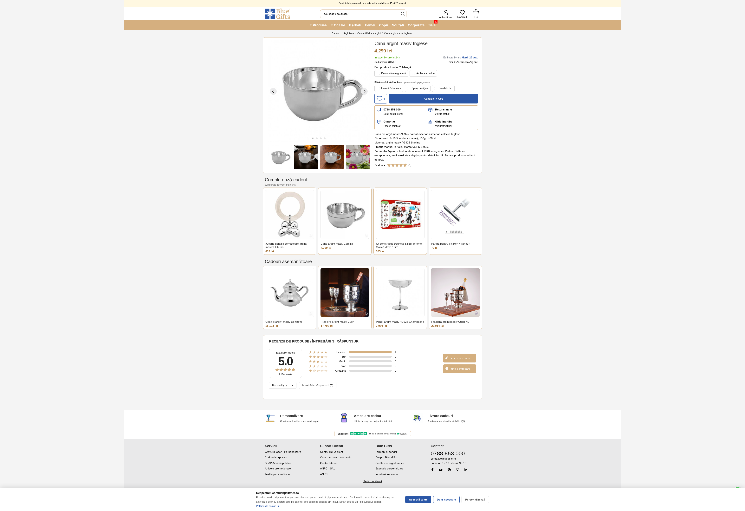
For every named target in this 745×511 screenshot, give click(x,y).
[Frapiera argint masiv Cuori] (344, 292)
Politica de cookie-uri (268, 506)
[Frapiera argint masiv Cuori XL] (455, 292)
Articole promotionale (278, 468)
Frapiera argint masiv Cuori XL (450, 321)
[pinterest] (449, 469)
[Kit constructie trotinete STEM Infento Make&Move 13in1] (400, 214)
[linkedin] (466, 469)
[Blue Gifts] (277, 14)
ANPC (323, 474)
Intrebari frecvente (386, 474)
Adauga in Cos (433, 98)
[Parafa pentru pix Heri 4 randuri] (455, 214)
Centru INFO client (331, 451)
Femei (370, 25)
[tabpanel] (319, 91)
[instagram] (457, 469)
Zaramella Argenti (467, 61)
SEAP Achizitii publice (278, 463)
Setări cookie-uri (372, 481)
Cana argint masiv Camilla (337, 243)
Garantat (389, 121)
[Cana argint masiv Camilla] (344, 214)
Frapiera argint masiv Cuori (337, 321)
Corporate (416, 25)
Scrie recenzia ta (459, 358)
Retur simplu (443, 109)
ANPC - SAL (327, 468)
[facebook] (432, 469)
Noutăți (398, 25)
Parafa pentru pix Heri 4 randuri (450, 243)
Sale (432, 24)
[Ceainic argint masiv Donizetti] (289, 292)
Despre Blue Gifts (386, 457)
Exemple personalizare (389, 468)
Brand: (452, 62)
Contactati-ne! (328, 463)
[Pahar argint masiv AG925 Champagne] (400, 292)
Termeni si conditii (386, 451)
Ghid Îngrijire (443, 121)
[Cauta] (402, 14)
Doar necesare (446, 499)
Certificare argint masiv (389, 463)
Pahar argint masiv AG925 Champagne (400, 321)
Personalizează (475, 499)
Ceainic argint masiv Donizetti (283, 321)
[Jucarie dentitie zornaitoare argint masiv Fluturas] (289, 214)
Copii (383, 25)
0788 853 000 (392, 109)
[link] (455, 461)
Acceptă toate (418, 499)
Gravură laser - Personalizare (283, 451)
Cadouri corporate (276, 457)
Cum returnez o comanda (336, 457)
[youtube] (441, 470)
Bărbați (355, 25)
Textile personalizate (277, 474)
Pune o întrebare (459, 368)
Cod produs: (380, 62)
